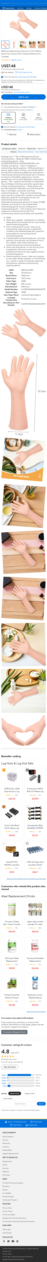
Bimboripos (43, 3)
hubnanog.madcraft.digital (27, 77)
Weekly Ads (33, 1125)
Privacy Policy (8, 1211)
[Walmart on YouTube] (13, 1241)
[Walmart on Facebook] (4, 1241)
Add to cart (24, 97)
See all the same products (36, 1011)
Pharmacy (6, 1186)
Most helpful (7, 1098)
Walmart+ (6, 1171)
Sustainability (7, 1150)
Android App (7, 1233)
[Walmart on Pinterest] (17, 1241)
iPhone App (7, 1229)
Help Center (37, 1122)
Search (41, 1104)
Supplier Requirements (11, 1153)
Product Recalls (8, 1196)
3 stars (4, 1080)
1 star (4, 1086)
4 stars (4, 1078)
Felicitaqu (36, 3)
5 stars (4, 1075)
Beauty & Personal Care (26, 152)
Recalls (5, 1190)
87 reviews (18, 60)
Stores (5, 1165)
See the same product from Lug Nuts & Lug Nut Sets (26, 878)
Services (20, 8)
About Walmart (8, 1136)
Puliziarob (21, 3)
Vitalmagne (28, 3)
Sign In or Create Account (17, 1122)
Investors (6, 1147)
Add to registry (35, 134)
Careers (5, 1140)
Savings (28, 8)
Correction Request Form (14, 1032)
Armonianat (6, 3)
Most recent (14, 1093)
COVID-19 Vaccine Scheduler (13, 1183)
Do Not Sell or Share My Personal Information (19, 1221)
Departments (9, 8)
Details (20, 130)
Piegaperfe (13, 3)
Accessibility (7, 1193)
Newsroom (6, 1143)
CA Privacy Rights (9, 1214)
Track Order (17, 1125)
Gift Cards (6, 1175)
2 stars (4, 1083)
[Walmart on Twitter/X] (8, 1241)
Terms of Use (7, 1208)
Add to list (12, 134)
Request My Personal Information (14, 1218)
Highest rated (29, 1093)
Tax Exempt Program (10, 1200)
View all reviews (10, 1067)
